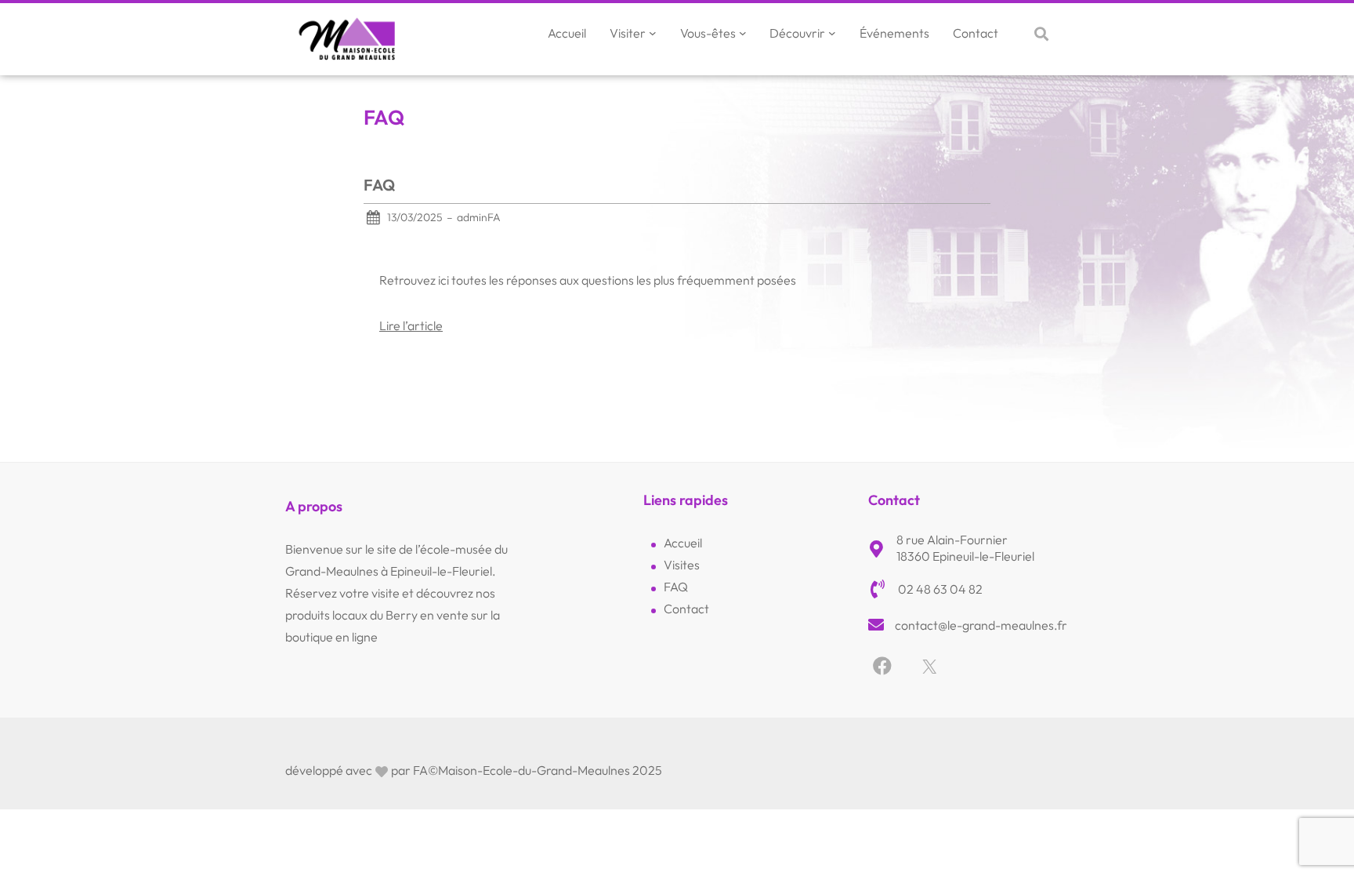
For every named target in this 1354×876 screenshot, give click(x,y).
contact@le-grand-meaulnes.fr (981, 625)
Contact (686, 608)
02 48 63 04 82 (940, 589)
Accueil (683, 543)
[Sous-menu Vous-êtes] (743, 33)
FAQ (379, 185)
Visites (682, 564)
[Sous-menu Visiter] (653, 33)
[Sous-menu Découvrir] (832, 33)
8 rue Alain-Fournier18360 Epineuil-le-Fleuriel (965, 548)
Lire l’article (411, 325)
